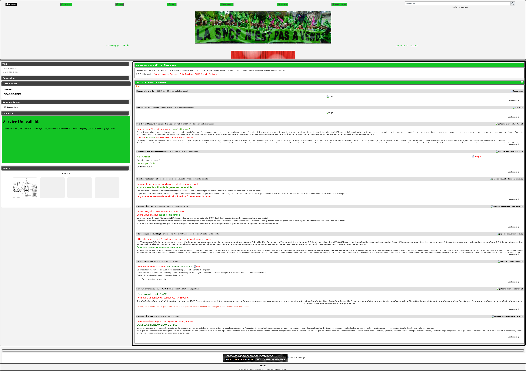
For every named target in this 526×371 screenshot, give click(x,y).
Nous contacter (64, 102)
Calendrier (64, 113)
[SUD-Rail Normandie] (263, 27)
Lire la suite (513, 100)
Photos (64, 168)
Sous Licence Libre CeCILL (276, 369)
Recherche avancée (460, 7)
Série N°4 (66, 173)
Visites (64, 64)
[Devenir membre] (278, 70)
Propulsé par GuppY (247, 369)
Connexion (64, 78)
